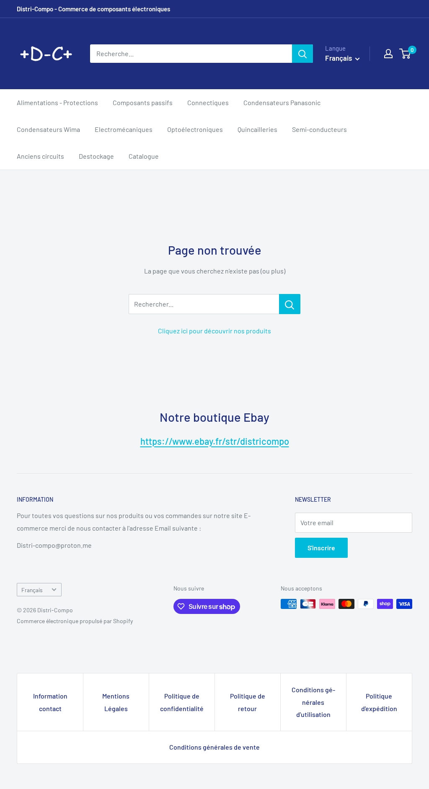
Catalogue (144, 156)
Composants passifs (143, 102)
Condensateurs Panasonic (281, 102)
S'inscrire (321, 548)
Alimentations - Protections (57, 102)
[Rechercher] (302, 53)
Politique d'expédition (379, 702)
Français (32, 589)
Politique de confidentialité (182, 702)
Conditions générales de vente (214, 747)
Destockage (96, 156)
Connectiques (208, 102)
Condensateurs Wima (48, 129)
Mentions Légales (115, 702)
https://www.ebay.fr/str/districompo (214, 441)
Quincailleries (257, 129)
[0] (405, 54)
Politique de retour (247, 702)
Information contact (50, 702)
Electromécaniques (123, 129)
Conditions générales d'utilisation (313, 702)
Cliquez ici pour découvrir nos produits (214, 331)
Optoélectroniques (195, 129)
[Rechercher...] (289, 304)
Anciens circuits (40, 156)
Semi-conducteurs (319, 129)
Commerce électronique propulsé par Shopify (75, 620)
